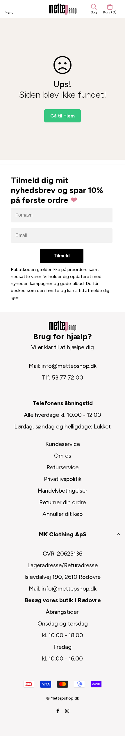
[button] (109, 9)
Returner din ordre (62, 502)
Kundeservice (62, 443)
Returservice (62, 467)
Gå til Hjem (62, 116)
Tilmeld (62, 255)
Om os (62, 455)
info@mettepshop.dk (69, 365)
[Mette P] (62, 9)
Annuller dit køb (62, 513)
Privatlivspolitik (62, 478)
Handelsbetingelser (62, 490)
